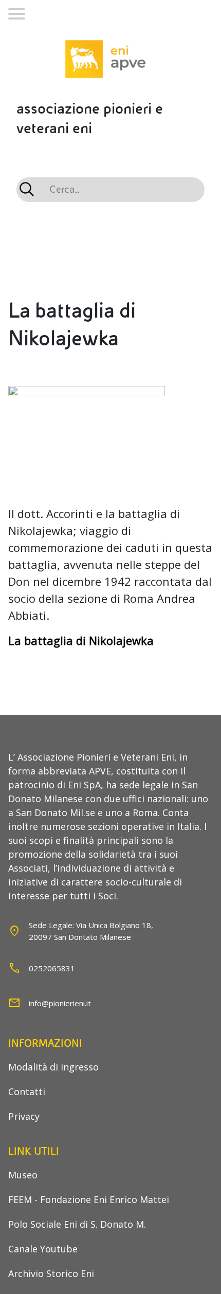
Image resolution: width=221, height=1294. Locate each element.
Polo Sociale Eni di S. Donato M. (77, 1224)
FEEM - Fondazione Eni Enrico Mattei (88, 1199)
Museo (23, 1175)
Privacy (24, 1116)
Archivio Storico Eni (51, 1273)
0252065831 (52, 968)
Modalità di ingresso (53, 1067)
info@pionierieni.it (60, 1003)
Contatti (26, 1091)
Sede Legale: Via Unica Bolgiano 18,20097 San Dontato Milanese (91, 931)
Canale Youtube (43, 1249)
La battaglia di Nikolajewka (81, 640)
